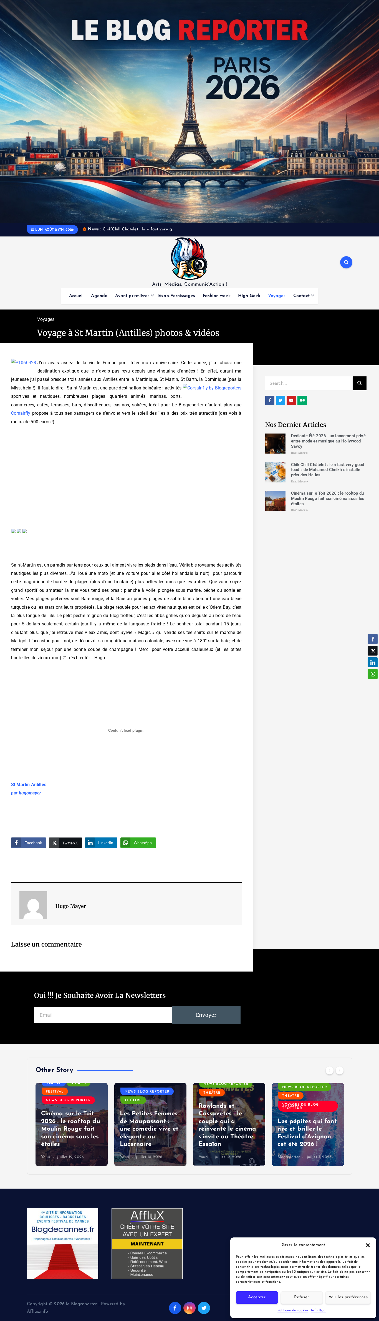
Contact (301, 296)
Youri (45, 1157)
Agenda (99, 296)
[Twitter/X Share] (373, 651)
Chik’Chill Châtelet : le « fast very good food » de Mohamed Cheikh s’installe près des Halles (327, 470)
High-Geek (249, 296)
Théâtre (133, 1100)
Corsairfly (21, 413)
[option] (72, 1124)
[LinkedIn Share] (373, 662)
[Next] (339, 1070)
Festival (55, 1091)
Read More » (299, 453)
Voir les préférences (348, 1297)
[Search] (360, 383)
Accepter (257, 1297)
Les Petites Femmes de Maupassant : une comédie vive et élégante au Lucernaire (149, 1129)
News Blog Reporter (68, 1100)
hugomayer (30, 793)
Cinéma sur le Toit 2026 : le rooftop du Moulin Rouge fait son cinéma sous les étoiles (328, 498)
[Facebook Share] (373, 639)
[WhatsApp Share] (373, 674)
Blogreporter (288, 1157)
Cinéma (78, 1083)
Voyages (277, 296)
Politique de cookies (292, 1310)
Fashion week (217, 296)
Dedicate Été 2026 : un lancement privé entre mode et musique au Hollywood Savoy (328, 441)
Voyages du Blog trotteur (300, 1106)
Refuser (301, 1297)
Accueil (76, 296)
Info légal (318, 1310)
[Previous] (329, 1070)
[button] (368, 1245)
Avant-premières (132, 296)
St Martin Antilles (28, 784)
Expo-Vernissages (176, 296)
